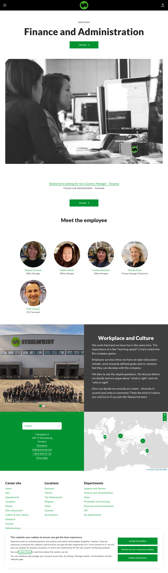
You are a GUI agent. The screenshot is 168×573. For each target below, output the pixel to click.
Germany (49, 488)
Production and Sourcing (97, 501)
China (48, 506)
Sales (87, 497)
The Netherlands (53, 497)
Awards (9, 523)
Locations (10, 501)
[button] (162, 5)
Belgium (49, 501)
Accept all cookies (137, 541)
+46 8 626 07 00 (42, 453)
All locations (51, 514)
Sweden (49, 510)
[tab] (40, 406)
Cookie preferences (137, 557)
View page (42, 457)
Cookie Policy (24, 552)
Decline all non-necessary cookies (137, 549)
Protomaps (150, 469)
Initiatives (10, 519)
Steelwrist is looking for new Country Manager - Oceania (84, 184)
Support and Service (95, 488)
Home (8, 488)
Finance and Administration (98, 492)
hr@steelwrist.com (42, 449)
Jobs (7, 492)
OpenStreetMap (161, 469)
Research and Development (99, 506)
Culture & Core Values (17, 514)
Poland (48, 492)
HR (85, 510)
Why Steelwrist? (14, 510)
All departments (92, 514)
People (9, 506)
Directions (42, 445)
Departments (12, 497)
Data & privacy (13, 528)
